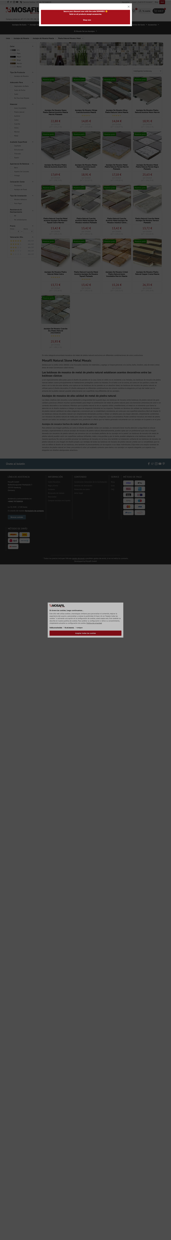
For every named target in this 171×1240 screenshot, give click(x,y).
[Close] (128, 6)
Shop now (87, 20)
